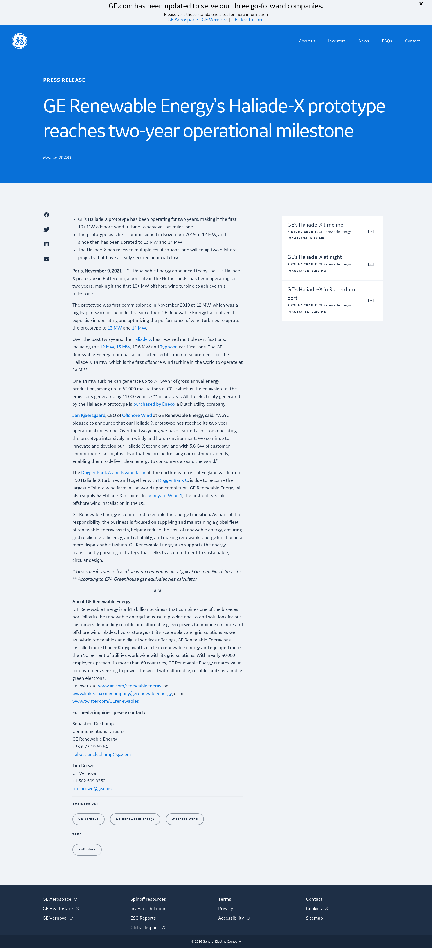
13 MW (115, 328)
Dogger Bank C (173, 480)
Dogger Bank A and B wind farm (113, 472)
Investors (337, 41)
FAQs (387, 41)
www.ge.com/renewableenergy (129, 686)
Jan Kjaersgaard (88, 415)
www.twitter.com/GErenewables (105, 701)
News (364, 41)
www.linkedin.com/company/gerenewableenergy (122, 693)
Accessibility (234, 918)
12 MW (107, 347)
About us (307, 41)
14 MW (139, 328)
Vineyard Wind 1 (165, 495)
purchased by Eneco (154, 404)
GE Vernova (214, 20)
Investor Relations (149, 908)
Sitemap (314, 918)
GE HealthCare (247, 20)
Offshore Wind (137, 415)
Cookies (317, 908)
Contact (412, 41)
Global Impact (147, 927)
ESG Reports (143, 918)
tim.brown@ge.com (92, 788)
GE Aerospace (182, 20)
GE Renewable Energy (135, 819)
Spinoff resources (148, 899)
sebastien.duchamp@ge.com (101, 754)
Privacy (225, 908)
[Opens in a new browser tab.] (55, 215)
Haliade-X (142, 339)
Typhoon (169, 347)
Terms (224, 899)
